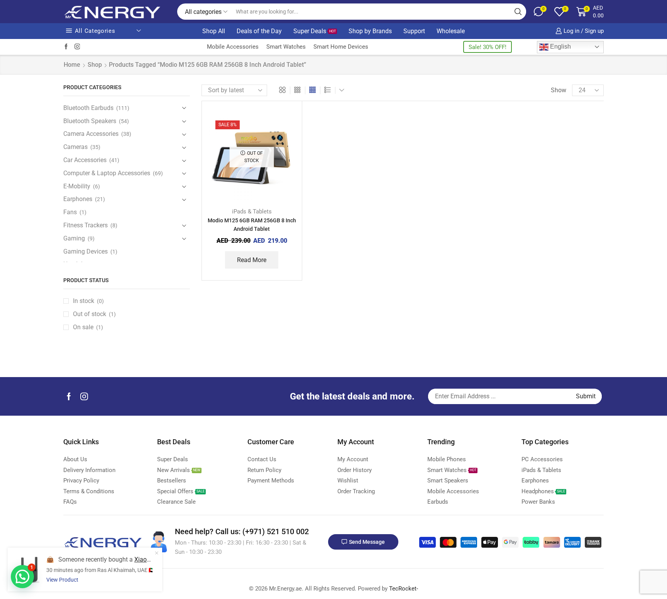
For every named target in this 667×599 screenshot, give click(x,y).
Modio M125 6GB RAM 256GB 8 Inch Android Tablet (252, 224)
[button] (22, 576)
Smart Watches (286, 46)
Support (414, 31)
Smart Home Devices (340, 46)
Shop (95, 64)
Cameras (75, 147)
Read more (251, 260)
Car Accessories (85, 160)
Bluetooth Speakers (89, 121)
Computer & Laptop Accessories (106, 173)
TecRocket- (403, 588)
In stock (88, 301)
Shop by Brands (370, 31)
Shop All (213, 31)
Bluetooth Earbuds (88, 108)
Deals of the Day (259, 31)
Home (72, 64)
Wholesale (451, 31)
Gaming (74, 238)
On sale (88, 327)
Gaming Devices (85, 251)
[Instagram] (77, 47)
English (559, 46)
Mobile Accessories (233, 46)
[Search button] (518, 11)
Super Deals (314, 31)
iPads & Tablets (252, 211)
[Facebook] (66, 47)
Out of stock (94, 314)
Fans (70, 212)
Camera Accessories (91, 133)
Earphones (77, 199)
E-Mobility (76, 186)
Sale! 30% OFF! (487, 47)
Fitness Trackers (85, 225)
